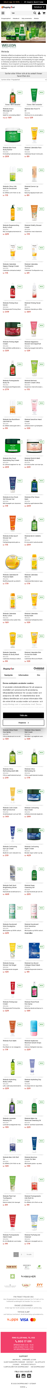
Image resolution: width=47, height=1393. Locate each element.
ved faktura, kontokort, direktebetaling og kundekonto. (23, 1313)
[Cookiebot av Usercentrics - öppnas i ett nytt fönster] (33, 668)
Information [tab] (23, 675)
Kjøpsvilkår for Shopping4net (16, 1367)
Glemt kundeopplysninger (14, 1362)
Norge (23, 1387)
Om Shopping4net (38, 1367)
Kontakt (30, 1362)
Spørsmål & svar (29, 1360)
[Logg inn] (39, 13)
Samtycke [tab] (8, 675)
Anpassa (22, 722)
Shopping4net (6, 19)
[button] (43, 13)
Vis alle (29, 1255)
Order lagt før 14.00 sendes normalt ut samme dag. (23, 1307)
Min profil (17, 1360)
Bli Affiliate (40, 1362)
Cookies (16, 1365)
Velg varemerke (27, 19)
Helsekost (16, 19)
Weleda (36, 19)
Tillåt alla (23, 715)
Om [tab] (38, 675)
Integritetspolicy (28, 1365)
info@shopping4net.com (23, 1349)
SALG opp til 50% (12, 2)
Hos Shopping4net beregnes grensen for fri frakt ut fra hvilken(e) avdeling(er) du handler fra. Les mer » (23, 1299)
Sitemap (33, 1384)
